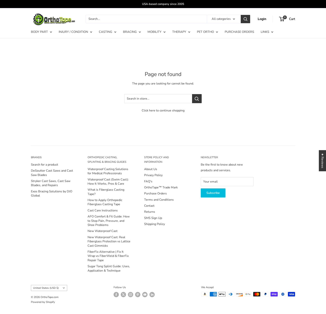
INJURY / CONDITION (73, 32)
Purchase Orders (155, 193)
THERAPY (179, 32)
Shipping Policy (154, 224)
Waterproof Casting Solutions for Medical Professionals (108, 171)
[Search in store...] (197, 98)
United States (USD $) (46, 288)
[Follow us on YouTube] (145, 294)
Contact (149, 206)
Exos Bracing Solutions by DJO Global (51, 193)
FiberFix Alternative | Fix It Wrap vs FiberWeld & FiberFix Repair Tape (108, 256)
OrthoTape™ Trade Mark (161, 187)
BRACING (130, 32)
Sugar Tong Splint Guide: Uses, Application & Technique (109, 268)
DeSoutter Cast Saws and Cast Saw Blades (52, 173)
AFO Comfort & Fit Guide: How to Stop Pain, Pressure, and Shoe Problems (109, 220)
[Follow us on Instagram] (130, 294)
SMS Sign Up (153, 218)
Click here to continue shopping (163, 110)
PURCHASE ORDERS (239, 32)
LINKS (265, 32)
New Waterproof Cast (103, 231)
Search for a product (44, 165)
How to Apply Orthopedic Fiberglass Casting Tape (105, 202)
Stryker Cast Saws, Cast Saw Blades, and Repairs (50, 183)
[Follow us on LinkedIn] (152, 294)
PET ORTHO (205, 32)
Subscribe (213, 193)
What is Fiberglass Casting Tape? (106, 192)
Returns (149, 212)
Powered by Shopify (43, 302)
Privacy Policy (153, 175)
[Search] (245, 19)
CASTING (105, 32)
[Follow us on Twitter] (123, 294)
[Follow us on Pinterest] (137, 294)
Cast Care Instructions (103, 210)
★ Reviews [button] (322, 160)
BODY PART (39, 32)
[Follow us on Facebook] (116, 294)
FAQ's (148, 181)
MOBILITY (154, 32)
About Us (150, 169)
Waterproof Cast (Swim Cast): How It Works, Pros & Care (108, 181)
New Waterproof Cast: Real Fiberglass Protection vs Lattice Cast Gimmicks (109, 241)
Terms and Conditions (159, 200)
